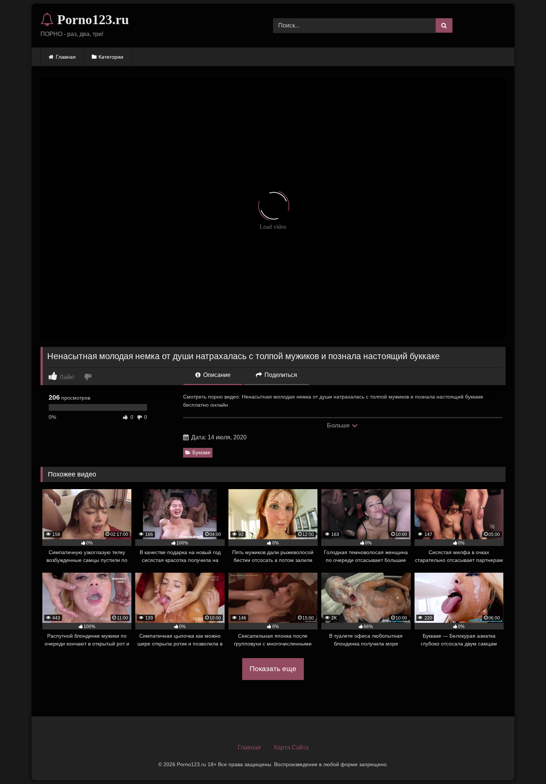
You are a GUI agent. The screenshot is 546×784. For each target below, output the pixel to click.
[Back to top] (523, 762)
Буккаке (201, 452)
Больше (339, 425)
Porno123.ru (91, 19)
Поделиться (280, 375)
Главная (66, 57)
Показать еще (273, 669)
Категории (110, 57)
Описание (216, 375)
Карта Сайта (291, 747)
